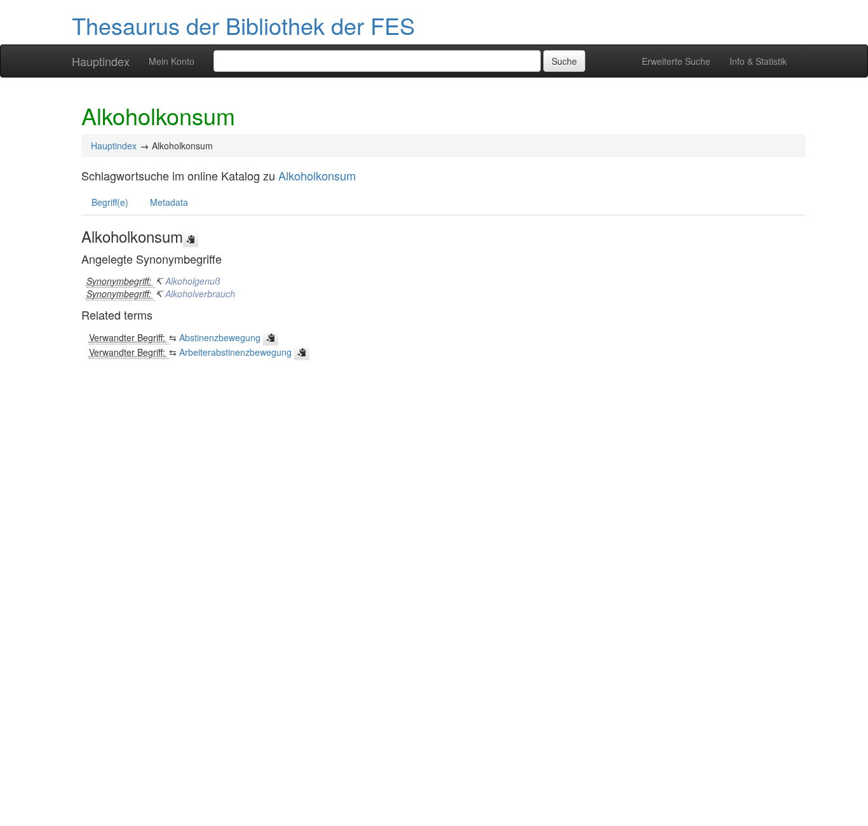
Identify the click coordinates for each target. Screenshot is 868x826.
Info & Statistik (758, 61)
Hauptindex (101, 61)
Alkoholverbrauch (200, 293)
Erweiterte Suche (676, 61)
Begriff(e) (110, 202)
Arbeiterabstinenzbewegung (235, 352)
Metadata (169, 202)
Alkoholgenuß (192, 280)
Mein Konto (171, 61)
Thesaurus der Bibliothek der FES (243, 25)
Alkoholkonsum (317, 175)
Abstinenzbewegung (220, 337)
